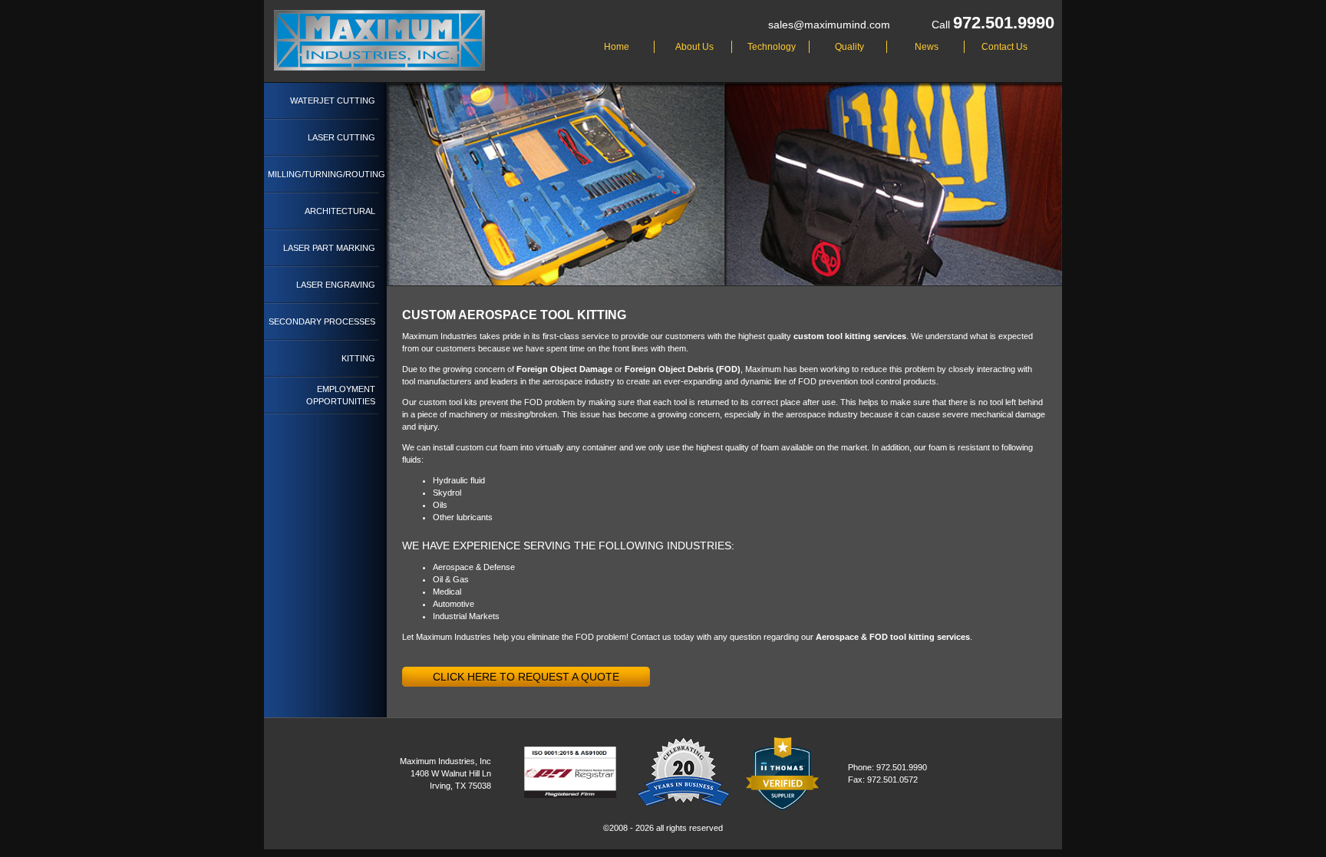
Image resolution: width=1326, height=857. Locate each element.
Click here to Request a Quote (526, 677)
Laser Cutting (341, 137)
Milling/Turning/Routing (323, 174)
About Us (694, 46)
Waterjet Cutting (332, 100)
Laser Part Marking (329, 247)
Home (616, 46)
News (926, 46)
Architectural (340, 211)
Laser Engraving (335, 284)
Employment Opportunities (340, 395)
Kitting (358, 358)
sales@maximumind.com (829, 24)
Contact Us (1004, 46)
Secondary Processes (322, 321)
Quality (849, 46)
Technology (771, 46)
